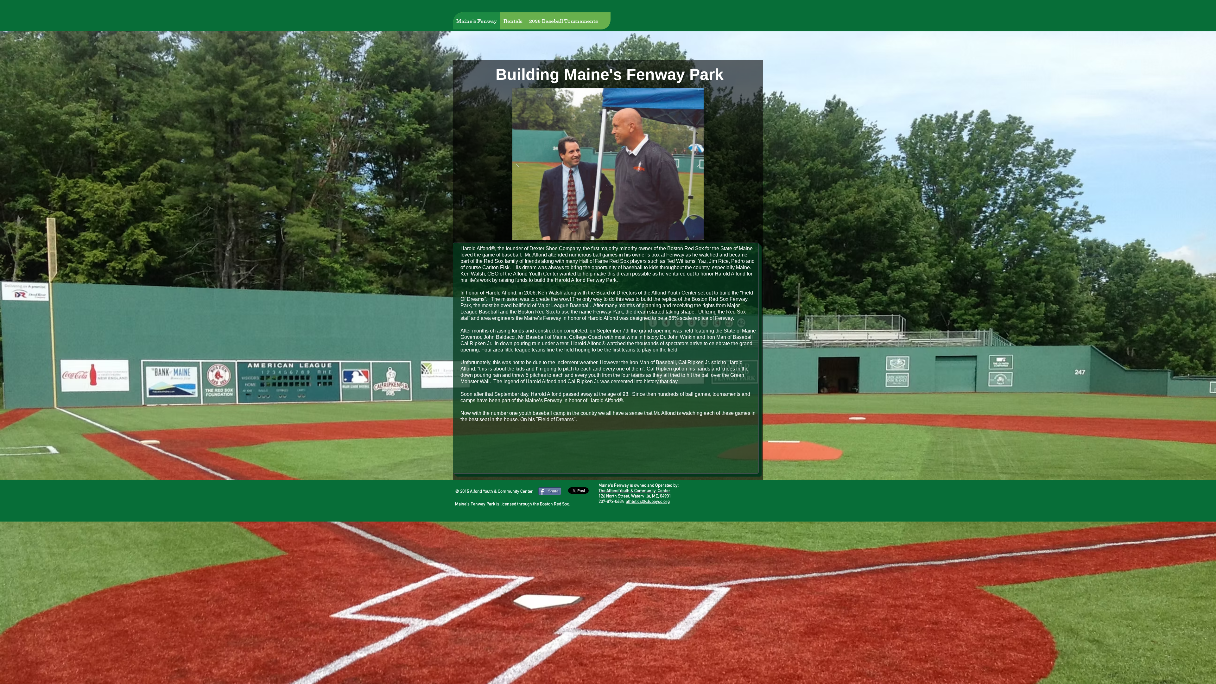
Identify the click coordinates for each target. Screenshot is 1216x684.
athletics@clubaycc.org (648, 501)
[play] (689, 93)
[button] (608, 164)
